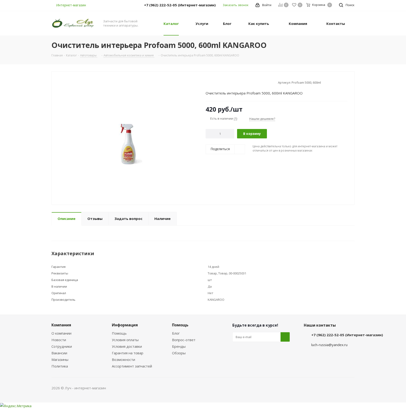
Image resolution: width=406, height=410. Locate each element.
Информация (125, 325)
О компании (61, 333)
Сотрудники (61, 346)
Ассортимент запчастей (132, 366)
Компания (61, 325)
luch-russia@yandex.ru (329, 344)
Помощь (119, 333)
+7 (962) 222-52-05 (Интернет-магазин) (347, 334)
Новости (58, 339)
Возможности (123, 359)
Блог (176, 333)
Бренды (179, 346)
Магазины (59, 359)
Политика (59, 366)
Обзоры (179, 353)
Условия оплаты (125, 339)
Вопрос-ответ (183, 339)
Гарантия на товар (127, 353)
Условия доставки (127, 346)
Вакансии (59, 353)
